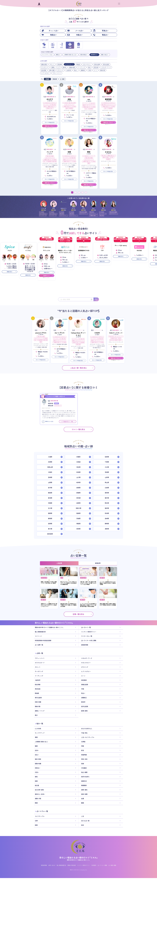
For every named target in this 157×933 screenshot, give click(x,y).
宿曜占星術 (72, 67)
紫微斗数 (102, 70)
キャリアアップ (47, 104)
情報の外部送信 (72, 865)
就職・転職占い (84, 54)
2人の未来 (46, 103)
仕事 (36, 821)
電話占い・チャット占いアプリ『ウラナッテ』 (65, 251)
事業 (45, 106)
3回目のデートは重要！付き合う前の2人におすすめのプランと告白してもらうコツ (49, 605)
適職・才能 (38, 799)
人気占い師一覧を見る (78, 368)
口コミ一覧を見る (78, 429)
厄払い (37, 755)
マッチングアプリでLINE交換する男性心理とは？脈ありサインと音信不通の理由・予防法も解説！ (88, 605)
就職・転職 (54, 161)
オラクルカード (69, 64)
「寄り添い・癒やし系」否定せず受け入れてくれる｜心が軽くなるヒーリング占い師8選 (88, 583)
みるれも (108, 152)
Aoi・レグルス (60, 333)
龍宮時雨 (108, 99)
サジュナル (46, 250)
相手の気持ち (85, 777)
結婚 (36, 781)
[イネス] (113, 204)
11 (82, 192)
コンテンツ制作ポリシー (88, 632)
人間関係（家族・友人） (51, 106)
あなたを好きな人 (52, 103)
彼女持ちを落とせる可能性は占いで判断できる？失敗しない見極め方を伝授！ (68, 605)
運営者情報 (84, 645)
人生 (62, 577)
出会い (51, 108)
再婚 (82, 746)
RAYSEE (139, 250)
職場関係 (108, 159)
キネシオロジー (87, 64)
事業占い (58, 54)
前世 (120, 338)
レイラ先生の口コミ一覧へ (67, 421)
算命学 (64, 67)
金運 (82, 799)
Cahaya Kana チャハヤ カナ (78, 334)
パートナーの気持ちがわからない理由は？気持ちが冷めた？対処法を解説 (108, 583)
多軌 (69, 99)
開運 (36, 803)
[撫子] (103, 204)
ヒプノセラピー (45, 73)
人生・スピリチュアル (69, 104)
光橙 (69, 152)
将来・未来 (112, 340)
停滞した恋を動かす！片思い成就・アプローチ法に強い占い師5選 (49, 582)
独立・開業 (84, 772)
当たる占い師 (44, 577)
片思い (112, 157)
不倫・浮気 (54, 104)
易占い (76, 70)
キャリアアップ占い (47, 54)
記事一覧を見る (78, 614)
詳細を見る (9, 271)
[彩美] (83, 204)
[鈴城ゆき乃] (63, 204)
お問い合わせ (51, 865)
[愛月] (93, 204)
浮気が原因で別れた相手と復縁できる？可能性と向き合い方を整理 (108, 604)
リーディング (81, 67)
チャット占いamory (121, 245)
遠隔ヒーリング (55, 67)
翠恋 (88, 152)
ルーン (95, 70)
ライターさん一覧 (86, 636)
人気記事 (59, 563)
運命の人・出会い (40, 794)
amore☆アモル (40, 333)
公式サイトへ (46, 275)
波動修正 (83, 70)
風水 (89, 67)
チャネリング (44, 67)
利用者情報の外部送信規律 (43, 640)
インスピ (28, 250)
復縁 (104, 157)
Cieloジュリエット (116, 333)
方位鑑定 (84, 768)
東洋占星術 (106, 64)
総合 (82, 825)
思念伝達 (96, 67)
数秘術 (78, 64)
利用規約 (93, 865)
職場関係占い (94, 54)
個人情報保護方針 (40, 632)
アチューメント (57, 73)
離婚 (82, 803)
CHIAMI (97, 333)
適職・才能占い (105, 54)
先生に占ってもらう (50, 126)
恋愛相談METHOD (83, 250)
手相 (89, 70)
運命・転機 (84, 794)
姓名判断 (43, 70)
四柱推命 (59, 64)
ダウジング (60, 70)
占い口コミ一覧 (86, 627)
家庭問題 (71, 108)
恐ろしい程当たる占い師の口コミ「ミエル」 (78, 857)
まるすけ (50, 99)
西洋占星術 (97, 64)
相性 (36, 777)
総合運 (37, 785)
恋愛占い (108, 157)
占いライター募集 (102, 865)
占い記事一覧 (39, 645)
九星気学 (68, 70)
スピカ (10, 250)
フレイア (50, 152)
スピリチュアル (39, 816)
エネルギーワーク (106, 67)
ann (88, 99)
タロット (52, 64)
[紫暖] (53, 204)
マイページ (38, 636)
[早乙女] (73, 204)
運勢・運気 (84, 790)
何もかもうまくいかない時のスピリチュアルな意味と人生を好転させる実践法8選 (68, 583)
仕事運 (47, 108)
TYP (102, 250)
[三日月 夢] (43, 204)
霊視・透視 (44, 64)
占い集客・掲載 (112, 865)
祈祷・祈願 (51, 70)
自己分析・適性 (39, 790)
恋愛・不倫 (102, 577)
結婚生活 (84, 781)
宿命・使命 (38, 759)
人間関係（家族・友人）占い (70, 54)
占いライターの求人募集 (88, 640)
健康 (67, 108)
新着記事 (97, 563)
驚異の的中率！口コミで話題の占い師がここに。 (49, 627)
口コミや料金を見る (50, 122)
